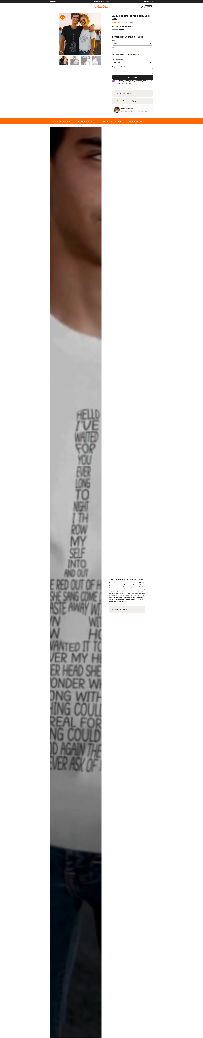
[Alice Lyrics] (101, 7)
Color (114, 40)
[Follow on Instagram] (152, 1)
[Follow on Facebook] (150, 1)
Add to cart (132, 77)
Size (113, 47)
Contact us (59, 1)
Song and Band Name (118, 67)
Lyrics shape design (118, 59)
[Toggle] (115, 93)
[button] (51, 7)
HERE (137, 54)
